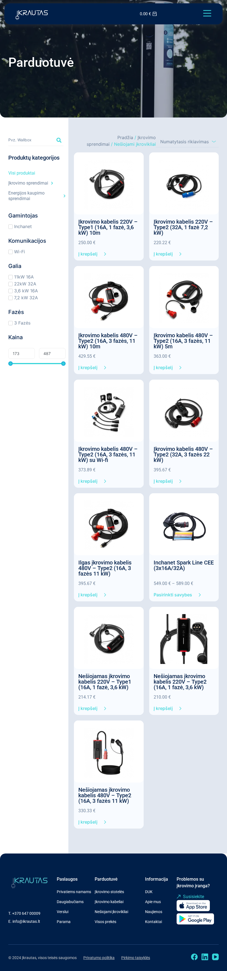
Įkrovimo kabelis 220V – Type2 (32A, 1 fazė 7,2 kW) (183, 227)
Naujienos (153, 911)
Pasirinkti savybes (173, 594)
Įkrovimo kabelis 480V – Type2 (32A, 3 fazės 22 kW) (183, 454)
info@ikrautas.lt (26, 921)
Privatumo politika (99, 957)
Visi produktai (21, 173)
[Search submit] (59, 140)
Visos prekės (105, 921)
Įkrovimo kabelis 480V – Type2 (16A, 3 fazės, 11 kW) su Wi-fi (108, 454)
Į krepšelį (87, 254)
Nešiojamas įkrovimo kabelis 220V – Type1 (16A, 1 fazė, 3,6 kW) (104, 682)
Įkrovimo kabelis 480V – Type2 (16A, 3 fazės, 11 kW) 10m (108, 341)
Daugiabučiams (70, 902)
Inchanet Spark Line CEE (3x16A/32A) (184, 565)
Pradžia (125, 137)
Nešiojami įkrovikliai (111, 911)
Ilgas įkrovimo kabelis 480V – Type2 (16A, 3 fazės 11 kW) (104, 568)
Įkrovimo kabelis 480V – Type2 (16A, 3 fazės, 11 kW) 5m (183, 341)
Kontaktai (153, 921)
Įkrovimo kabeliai (109, 902)
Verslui (62, 911)
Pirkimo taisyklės (135, 957)
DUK (149, 892)
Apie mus (153, 902)
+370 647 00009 (26, 913)
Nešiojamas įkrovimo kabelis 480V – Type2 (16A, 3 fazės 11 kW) (104, 795)
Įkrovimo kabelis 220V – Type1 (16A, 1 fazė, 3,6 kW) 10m (108, 227)
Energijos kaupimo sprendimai (26, 195)
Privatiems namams (74, 892)
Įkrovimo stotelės (109, 892)
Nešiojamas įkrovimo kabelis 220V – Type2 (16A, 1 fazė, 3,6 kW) (180, 682)
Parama (64, 921)
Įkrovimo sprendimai (28, 183)
